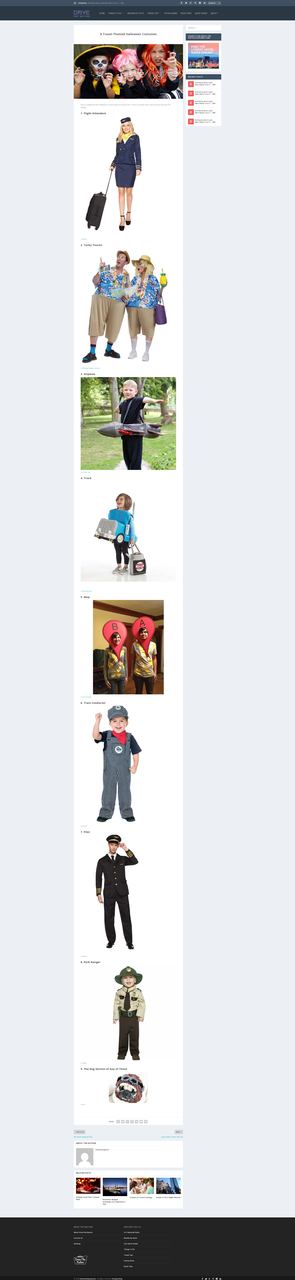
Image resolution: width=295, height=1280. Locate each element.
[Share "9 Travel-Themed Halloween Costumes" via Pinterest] (132, 1121)
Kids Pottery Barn (87, 591)
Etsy (84, 1104)
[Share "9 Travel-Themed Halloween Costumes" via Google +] (127, 1121)
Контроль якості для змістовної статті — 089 (205, 83)
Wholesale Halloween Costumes (91, 368)
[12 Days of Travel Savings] (142, 1186)
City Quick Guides (131, 1244)
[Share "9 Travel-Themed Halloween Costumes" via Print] (145, 1121)
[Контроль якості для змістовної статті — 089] (191, 84)
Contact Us (78, 1238)
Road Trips (186, 13)
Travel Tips (152, 13)
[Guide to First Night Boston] (168, 1186)
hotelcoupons (102, 1149)
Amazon (85, 239)
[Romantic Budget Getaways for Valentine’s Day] (115, 1187)
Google (84, 1063)
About (214, 13)
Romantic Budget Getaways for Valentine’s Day (114, 1201)
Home (102, 13)
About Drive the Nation (83, 1232)
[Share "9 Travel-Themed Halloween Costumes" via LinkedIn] (136, 1121)
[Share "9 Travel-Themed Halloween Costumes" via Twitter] (122, 1121)
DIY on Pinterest (87, 697)
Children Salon (87, 472)
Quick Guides (201, 13)
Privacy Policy (117, 1279)
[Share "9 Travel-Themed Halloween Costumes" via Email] (141, 1121)
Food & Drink (170, 13)
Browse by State (135, 13)
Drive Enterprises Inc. (88, 1279)
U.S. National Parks (131, 1232)
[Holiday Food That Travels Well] (88, 1186)
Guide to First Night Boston (168, 1197)
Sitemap (77, 1244)
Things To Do (115, 13)
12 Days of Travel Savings (141, 1197)
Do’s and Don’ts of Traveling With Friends (103, 3)
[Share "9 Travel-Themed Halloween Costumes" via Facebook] (118, 1121)
